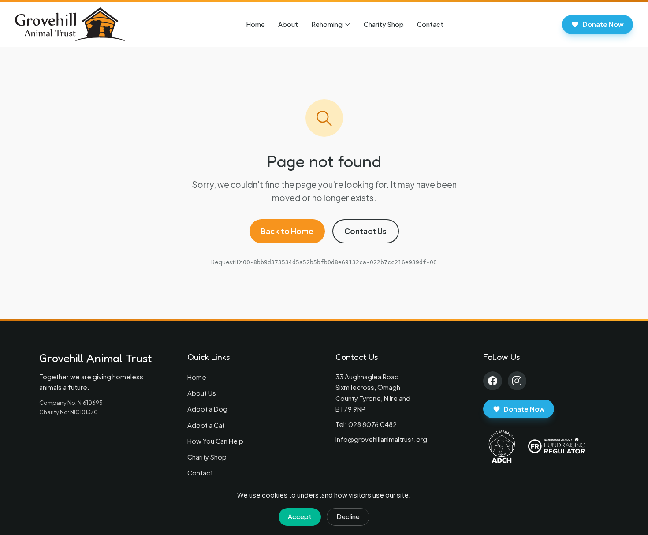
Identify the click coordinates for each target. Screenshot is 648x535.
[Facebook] (492, 380)
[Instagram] (517, 380)
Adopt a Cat (206, 425)
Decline (348, 516)
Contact (430, 24)
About (288, 24)
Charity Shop (384, 24)
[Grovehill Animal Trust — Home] (71, 24)
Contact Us (365, 231)
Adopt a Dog (207, 409)
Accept (300, 516)
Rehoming (327, 24)
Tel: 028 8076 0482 (366, 424)
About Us (201, 393)
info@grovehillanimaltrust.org (381, 439)
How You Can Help (215, 441)
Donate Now (603, 24)
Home (255, 24)
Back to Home (287, 231)
